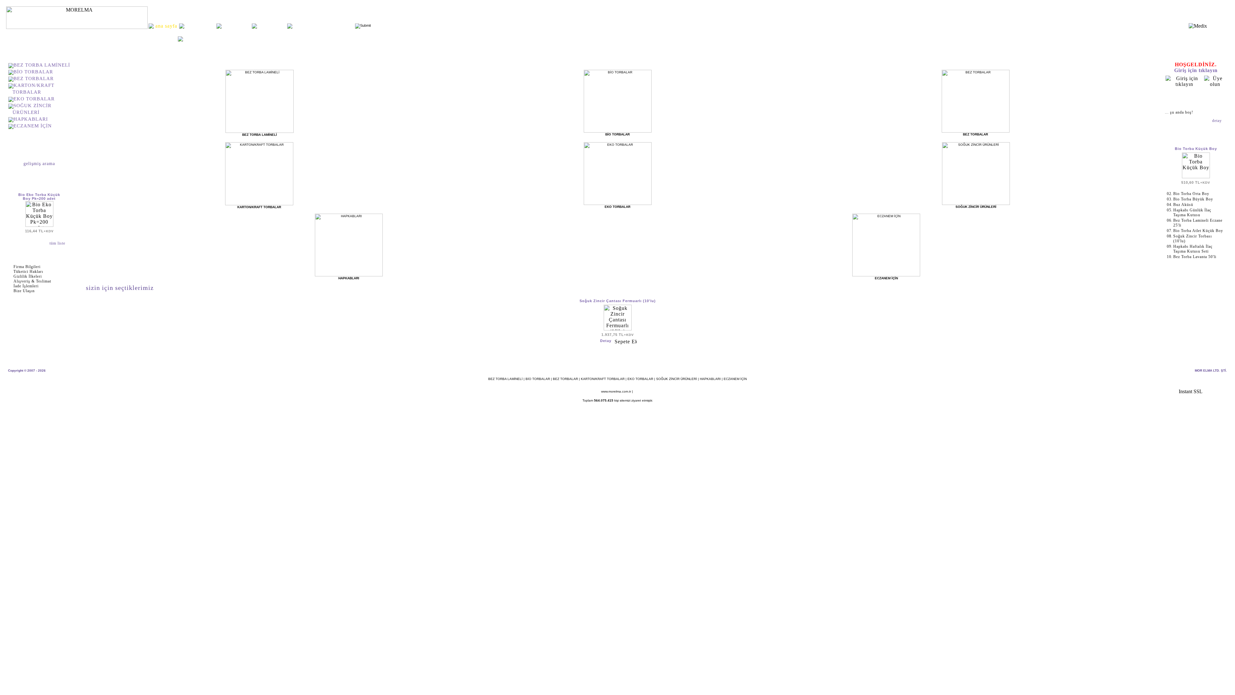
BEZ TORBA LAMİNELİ (42, 65)
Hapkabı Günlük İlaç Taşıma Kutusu (1192, 212)
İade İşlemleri (26, 286)
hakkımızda (200, 26)
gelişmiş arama (39, 163)
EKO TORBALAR (34, 98)
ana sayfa (165, 38)
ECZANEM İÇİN (33, 125)
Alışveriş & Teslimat (32, 281)
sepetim (1195, 98)
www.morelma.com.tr (616, 391)
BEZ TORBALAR (34, 78)
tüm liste (58, 243)
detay (1217, 120)
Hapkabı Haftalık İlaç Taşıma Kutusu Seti (1192, 249)
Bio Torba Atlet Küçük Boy (1198, 230)
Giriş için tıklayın (1196, 70)
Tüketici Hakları (28, 271)
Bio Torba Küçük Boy (1196, 149)
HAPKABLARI (31, 119)
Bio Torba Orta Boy (1191, 193)
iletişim (271, 26)
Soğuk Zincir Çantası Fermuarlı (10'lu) (618, 301)
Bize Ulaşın (24, 291)
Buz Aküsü (1183, 204)
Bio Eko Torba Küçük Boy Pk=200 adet (39, 196)
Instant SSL (1191, 391)
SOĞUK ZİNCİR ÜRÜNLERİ (676, 379)
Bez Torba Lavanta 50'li (1194, 257)
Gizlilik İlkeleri (28, 276)
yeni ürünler (237, 26)
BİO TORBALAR (33, 71)
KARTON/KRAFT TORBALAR (603, 379)
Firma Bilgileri (27, 266)
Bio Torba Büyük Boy (1193, 199)
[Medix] (1198, 26)
